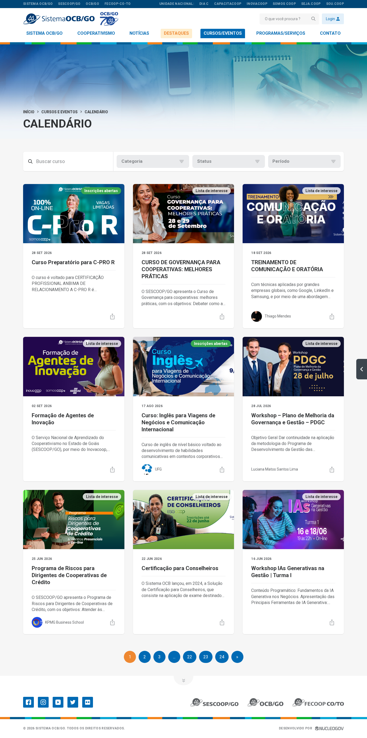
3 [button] (159, 656)
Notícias (139, 33)
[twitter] (72, 702)
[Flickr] (87, 702)
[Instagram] (43, 702)
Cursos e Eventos (59, 112)
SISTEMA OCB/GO (38, 4)
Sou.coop (335, 4)
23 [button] (205, 656)
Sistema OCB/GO (44, 33)
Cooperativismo (96, 33)
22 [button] (189, 656)
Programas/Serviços (280, 33)
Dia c (204, 4)
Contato (330, 33)
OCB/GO (92, 4)
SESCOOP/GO (69, 4)
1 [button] (130, 656)
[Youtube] (58, 702)
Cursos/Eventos (223, 33)
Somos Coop (284, 4)
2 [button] (144, 656)
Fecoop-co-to (118, 4)
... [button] (174, 656)
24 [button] (222, 656)
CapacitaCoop (228, 4)
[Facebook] (28, 702)
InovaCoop (257, 4)
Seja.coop (311, 4)
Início (28, 112)
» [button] (237, 656)
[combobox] (122, 161)
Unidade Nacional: (176, 4)
